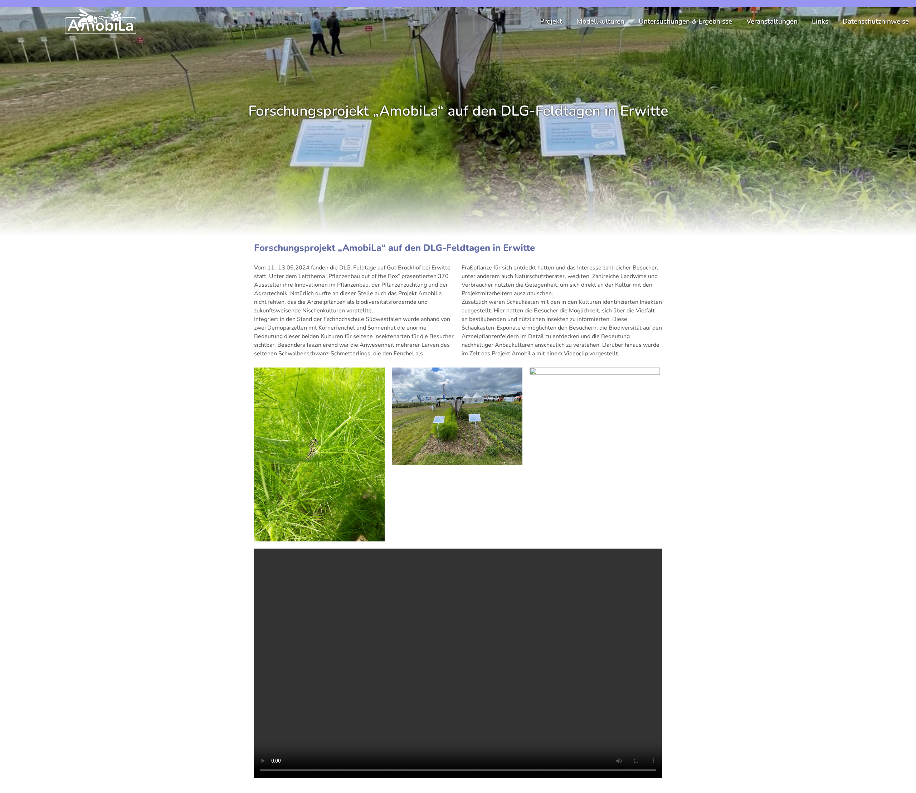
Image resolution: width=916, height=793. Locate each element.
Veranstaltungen (772, 21)
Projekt (551, 21)
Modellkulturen (600, 21)
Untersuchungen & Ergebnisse (685, 21)
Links (820, 21)
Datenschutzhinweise (876, 21)
